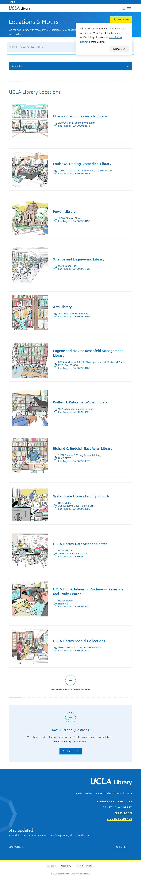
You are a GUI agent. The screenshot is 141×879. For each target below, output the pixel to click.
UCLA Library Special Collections (79, 641)
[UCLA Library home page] (19, 8)
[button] (19, 8)
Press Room (123, 812)
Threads (119, 793)
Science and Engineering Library (78, 259)
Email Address (16, 846)
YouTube (128, 793)
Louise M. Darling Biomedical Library (82, 164)
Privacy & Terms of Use (84, 865)
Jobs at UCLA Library (116, 807)
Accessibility (66, 865)
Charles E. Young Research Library (80, 116)
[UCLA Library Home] (111, 782)
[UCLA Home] (12, 2)
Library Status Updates (114, 801)
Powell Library (64, 211)
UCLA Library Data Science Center (80, 544)
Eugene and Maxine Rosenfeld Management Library (88, 353)
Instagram (99, 793)
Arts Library (62, 307)
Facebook (88, 793)
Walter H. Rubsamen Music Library (80, 402)
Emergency (51, 865)
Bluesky (79, 793)
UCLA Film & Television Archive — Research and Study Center (88, 591)
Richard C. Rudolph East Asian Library (82, 448)
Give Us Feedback (119, 818)
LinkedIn (109, 793)
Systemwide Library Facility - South (81, 496)
